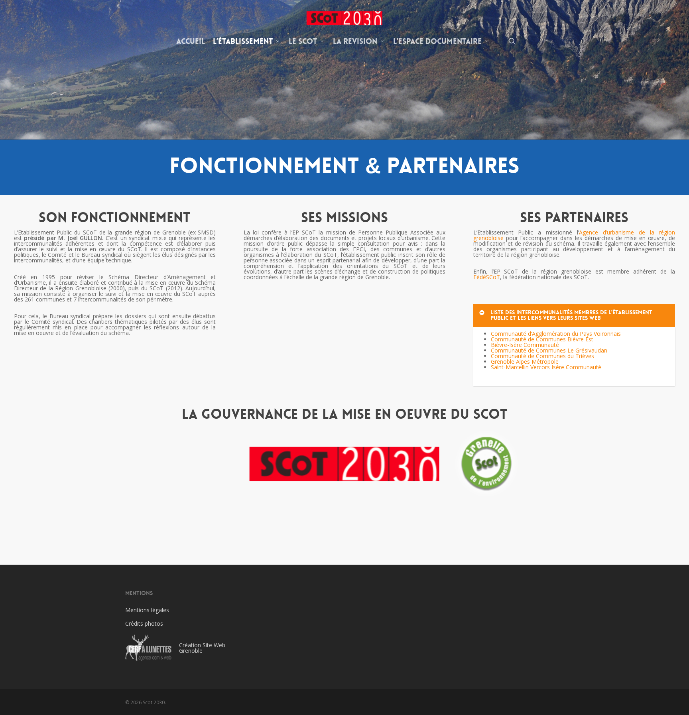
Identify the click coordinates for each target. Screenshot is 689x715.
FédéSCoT (486, 277)
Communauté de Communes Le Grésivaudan (549, 350)
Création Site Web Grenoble (202, 647)
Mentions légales (147, 610)
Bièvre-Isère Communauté (525, 345)
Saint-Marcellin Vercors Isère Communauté (546, 367)
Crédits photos (144, 623)
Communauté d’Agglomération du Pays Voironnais (556, 333)
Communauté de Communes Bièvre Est (542, 339)
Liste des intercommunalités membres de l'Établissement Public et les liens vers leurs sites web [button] (571, 315)
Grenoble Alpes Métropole (525, 361)
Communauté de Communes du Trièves (542, 356)
